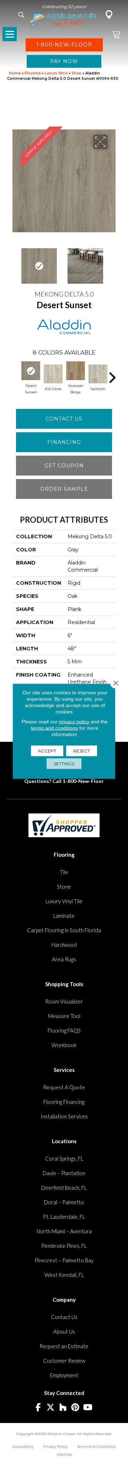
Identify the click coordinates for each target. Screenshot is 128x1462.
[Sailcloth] (98, 374)
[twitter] (51, 1407)
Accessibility (22, 1446)
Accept (47, 750)
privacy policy (74, 721)
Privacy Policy (55, 1446)
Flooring (33, 73)
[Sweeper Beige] (75, 371)
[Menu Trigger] (9, 34)
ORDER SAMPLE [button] (64, 489)
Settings (64, 763)
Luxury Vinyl (56, 73)
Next (112, 262)
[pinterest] (75, 1407)
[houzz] (63, 1407)
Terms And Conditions (96, 1446)
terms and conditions (54, 727)
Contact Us (64, 419)
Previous (16, 262)
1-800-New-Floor (83, 781)
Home (15, 73)
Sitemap (64, 1454)
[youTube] (88, 1407)
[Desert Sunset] (31, 371)
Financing (64, 442)
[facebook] (38, 1407)
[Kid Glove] (53, 374)
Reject (81, 750)
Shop (76, 73)
